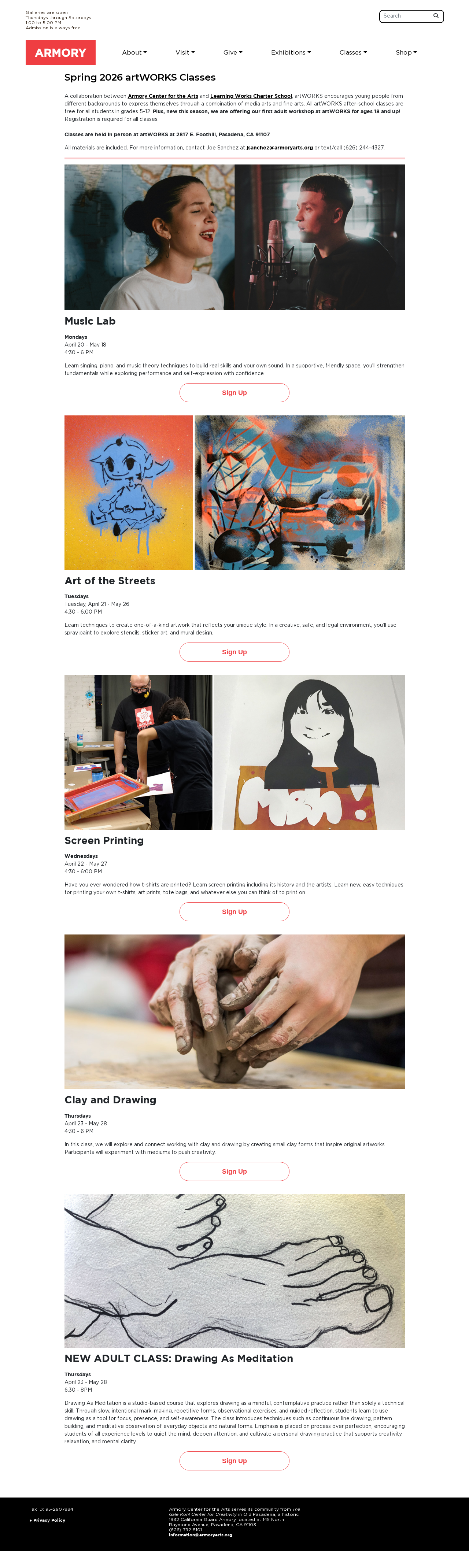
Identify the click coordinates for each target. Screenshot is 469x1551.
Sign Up (234, 392)
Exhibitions (288, 52)
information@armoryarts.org (200, 1535)
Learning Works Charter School (251, 96)
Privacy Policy (49, 1520)
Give (230, 52)
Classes (351, 52)
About (132, 52)
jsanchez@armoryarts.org (280, 148)
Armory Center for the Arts (163, 96)
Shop (404, 52)
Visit (182, 52)
